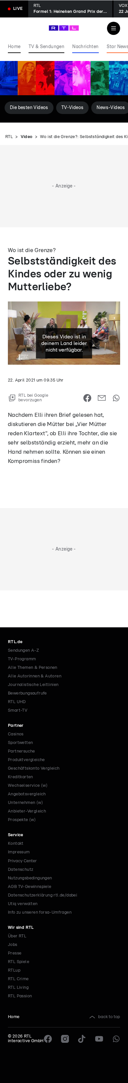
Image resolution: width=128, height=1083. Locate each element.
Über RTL (17, 936)
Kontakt (16, 843)
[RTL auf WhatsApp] (116, 1039)
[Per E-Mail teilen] (102, 398)
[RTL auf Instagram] (65, 1039)
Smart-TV (17, 710)
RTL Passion (20, 996)
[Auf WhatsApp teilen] (116, 398)
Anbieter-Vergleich (27, 811)
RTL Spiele (18, 962)
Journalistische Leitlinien (33, 685)
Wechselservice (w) (28, 786)
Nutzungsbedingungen (30, 878)
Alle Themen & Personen (32, 668)
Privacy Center (22, 861)
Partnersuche (21, 751)
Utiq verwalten (23, 904)
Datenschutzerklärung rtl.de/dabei (42, 895)
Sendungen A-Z (23, 650)
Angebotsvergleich (27, 794)
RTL (9, 137)
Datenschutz (20, 870)
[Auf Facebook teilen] (87, 398)
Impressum (19, 852)
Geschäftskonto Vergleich (34, 768)
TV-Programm (22, 659)
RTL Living (18, 987)
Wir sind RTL (21, 928)
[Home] (64, 28)
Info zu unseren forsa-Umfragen (40, 912)
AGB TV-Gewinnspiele (30, 887)
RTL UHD (17, 702)
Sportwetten (20, 743)
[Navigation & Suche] (113, 28)
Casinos (16, 734)
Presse (14, 953)
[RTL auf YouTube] (99, 1039)
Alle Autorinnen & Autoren (34, 676)
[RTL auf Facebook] (48, 1039)
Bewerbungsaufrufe (27, 693)
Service (15, 835)
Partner (16, 726)
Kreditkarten (20, 777)
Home (14, 1017)
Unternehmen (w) (25, 803)
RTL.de (15, 642)
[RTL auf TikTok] (82, 1039)
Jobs (12, 945)
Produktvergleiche (26, 760)
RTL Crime (18, 979)
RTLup (14, 970)
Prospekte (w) (22, 820)
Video (26, 137)
